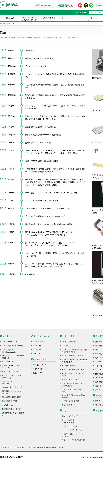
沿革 (96, 349)
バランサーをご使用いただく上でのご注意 (72, 384)
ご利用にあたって (20, 447)
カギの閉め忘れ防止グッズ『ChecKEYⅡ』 (12, 366)
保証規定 (65, 345)
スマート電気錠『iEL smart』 (12, 345)
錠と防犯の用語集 (68, 365)
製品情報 (10, 18)
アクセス (98, 389)
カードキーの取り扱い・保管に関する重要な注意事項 (74, 350)
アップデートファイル (69, 426)
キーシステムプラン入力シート (73, 430)
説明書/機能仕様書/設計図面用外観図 (69, 421)
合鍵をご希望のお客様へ (11, 371)
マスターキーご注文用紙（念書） (73, 440)
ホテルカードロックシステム (12, 387)
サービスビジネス (41, 336)
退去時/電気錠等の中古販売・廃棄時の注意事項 (74, 360)
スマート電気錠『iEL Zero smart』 (9, 350)
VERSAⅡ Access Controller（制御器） (13, 356)
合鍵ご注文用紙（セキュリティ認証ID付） (73, 435)
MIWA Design (7, 405)
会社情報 (88, 18)
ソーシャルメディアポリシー (54, 447)
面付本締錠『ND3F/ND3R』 (12, 397)
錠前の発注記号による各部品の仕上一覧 (74, 396)
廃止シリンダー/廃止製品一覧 (73, 369)
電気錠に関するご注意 (70, 379)
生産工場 (98, 365)
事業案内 (98, 353)
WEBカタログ (49, 18)
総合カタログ (37, 369)
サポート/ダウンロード (69, 18)
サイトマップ (6, 447)
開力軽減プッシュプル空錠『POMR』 (11, 392)
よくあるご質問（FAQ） (70, 341)
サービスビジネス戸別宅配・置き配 (29, 18)
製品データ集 (38, 373)
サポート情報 (68, 336)
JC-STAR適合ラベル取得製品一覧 (14, 414)
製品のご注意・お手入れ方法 (72, 355)
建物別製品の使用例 (9, 401)
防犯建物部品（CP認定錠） (12, 409)
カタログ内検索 (81, 12)
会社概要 (98, 345)
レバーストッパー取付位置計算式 (71, 390)
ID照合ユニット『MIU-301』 (7, 382)
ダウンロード (68, 410)
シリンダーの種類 (8, 361)
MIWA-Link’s (38, 345)
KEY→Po (36, 353)
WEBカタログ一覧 (39, 365)
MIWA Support (38, 341)
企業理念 (98, 341)
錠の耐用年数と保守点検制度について (74, 374)
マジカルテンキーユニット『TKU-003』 (11, 376)
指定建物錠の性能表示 (70, 401)
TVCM (97, 401)
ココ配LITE (37, 349)
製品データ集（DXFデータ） (72, 416)
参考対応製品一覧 (69, 405)
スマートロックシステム (10, 341)
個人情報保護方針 (35, 447)
